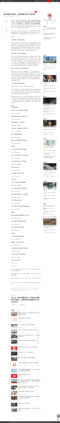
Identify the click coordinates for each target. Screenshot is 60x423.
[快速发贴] (6, 21)
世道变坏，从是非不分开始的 (23, 403)
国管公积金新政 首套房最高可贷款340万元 (26, 391)
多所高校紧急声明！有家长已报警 (24, 318)
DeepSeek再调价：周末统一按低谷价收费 (49, 176)
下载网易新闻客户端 (22, 304)
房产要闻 (44, 55)
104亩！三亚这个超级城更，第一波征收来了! (50, 66)
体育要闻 (44, 96)
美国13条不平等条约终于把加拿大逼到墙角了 (27, 357)
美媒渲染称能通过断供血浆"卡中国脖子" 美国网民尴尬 (28, 362)
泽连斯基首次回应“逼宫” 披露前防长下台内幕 (50, 232)
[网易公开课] (38, 1)
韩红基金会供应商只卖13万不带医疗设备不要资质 (27, 347)
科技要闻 (44, 162)
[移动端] (36, 1)
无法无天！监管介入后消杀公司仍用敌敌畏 (26, 324)
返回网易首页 (14, 304)
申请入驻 (39, 11)
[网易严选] (41, 1)
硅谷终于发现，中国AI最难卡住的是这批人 (49, 172)
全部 (55, 26)
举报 (40, 16)
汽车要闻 (44, 181)
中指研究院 (13, 16)
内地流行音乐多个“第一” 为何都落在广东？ (26, 352)
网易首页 (5, 11)
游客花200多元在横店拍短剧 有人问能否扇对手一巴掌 (28, 340)
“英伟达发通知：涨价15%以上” (48, 174)
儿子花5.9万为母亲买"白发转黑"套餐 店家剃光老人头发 (28, 329)
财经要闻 (44, 138)
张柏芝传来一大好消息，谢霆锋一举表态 (49, 132)
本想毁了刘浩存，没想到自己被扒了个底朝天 (50, 127)
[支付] (44, 1)
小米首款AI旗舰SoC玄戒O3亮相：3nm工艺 (49, 170)
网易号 (7, 11)
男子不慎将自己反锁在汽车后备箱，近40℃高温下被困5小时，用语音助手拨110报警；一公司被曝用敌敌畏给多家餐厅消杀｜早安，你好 (29, 381)
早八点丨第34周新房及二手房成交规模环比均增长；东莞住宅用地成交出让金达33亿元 (25, 300)
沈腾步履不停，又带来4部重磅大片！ (49, 134)
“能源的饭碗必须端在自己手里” (24, 374)
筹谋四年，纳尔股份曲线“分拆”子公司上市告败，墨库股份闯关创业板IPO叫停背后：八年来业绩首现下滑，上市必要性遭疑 (50, 157)
